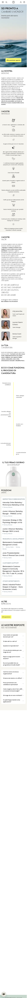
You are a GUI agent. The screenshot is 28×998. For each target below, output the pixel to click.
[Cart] (24, 2)
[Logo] (13, 2)
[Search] (6, 2)
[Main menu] (2, 2)
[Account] (20, 2)
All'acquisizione (6, 617)
